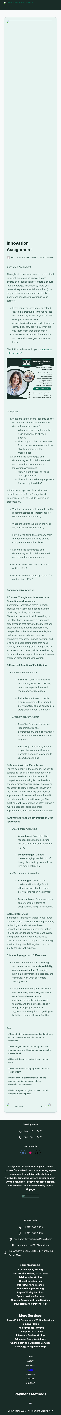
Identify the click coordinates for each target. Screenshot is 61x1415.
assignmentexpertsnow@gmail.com (33, 1239)
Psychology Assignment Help (30, 1303)
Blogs (50, 257)
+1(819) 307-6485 (33, 1227)
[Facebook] (23, 1152)
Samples (30, 1374)
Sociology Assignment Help (30, 1346)
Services (30, 1365)
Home (30, 1357)
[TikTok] (38, 1152)
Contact (30, 1383)
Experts (30, 1379)
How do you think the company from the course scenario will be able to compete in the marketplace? (29, 1049)
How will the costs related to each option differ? (28, 1061)
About (30, 1361)
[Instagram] (30, 1152)
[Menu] (56, 5)
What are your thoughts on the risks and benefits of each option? (28, 1092)
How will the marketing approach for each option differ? (28, 1070)
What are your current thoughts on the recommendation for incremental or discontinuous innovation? (27, 1080)
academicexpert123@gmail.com (33, 1245)
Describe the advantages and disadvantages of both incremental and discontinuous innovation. (30, 1037)
